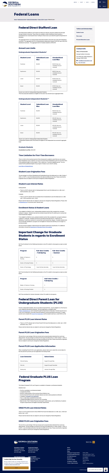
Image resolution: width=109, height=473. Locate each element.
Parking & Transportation (73, 452)
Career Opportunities (72, 463)
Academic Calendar (72, 461)
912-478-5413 (81, 62)
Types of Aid (41, 19)
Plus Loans (79, 36)
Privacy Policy (19, 463)
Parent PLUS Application (37, 313)
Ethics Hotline (85, 458)
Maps (68, 451)
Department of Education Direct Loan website (41, 227)
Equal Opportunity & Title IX (88, 454)
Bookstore (69, 458)
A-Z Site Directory (71, 456)
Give (87, 2)
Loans (45, 19)
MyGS (93, 2)
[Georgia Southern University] (11, 4)
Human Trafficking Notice (88, 463)
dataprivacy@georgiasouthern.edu (12, 464)
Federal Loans (80, 32)
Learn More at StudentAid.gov (26, 166)
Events (69, 449)
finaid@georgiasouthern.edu (85, 60)
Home (15, 19)
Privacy (84, 461)
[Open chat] (106, 470)
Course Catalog (71, 459)
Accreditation (85, 457)
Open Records (86, 460)
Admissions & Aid (22, 19)
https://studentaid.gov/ (25, 310)
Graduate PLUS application (32, 396)
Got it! (16, 467)
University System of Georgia (89, 455)
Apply (75, 2)
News (68, 447)
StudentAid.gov (23, 202)
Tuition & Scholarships (32, 19)
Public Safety (85, 452)
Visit (81, 2)
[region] (16, 463)
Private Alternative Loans (83, 39)
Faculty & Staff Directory (73, 454)
